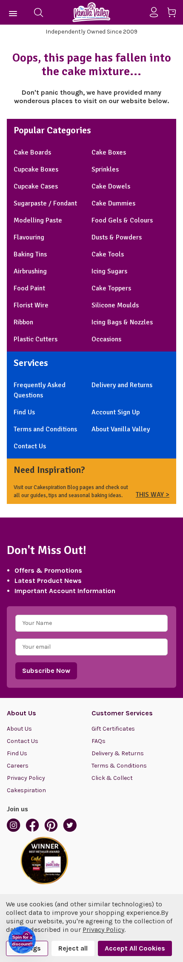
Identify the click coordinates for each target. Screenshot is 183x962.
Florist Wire (31, 305)
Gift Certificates (113, 728)
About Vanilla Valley (121, 429)
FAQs (99, 741)
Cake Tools (108, 254)
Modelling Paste (38, 220)
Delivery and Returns (122, 385)
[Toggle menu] (13, 12)
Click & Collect (112, 778)
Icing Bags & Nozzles (122, 322)
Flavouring (29, 237)
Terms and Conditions (45, 429)
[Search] (38, 12)
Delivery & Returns (118, 753)
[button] (22, 940)
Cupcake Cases (36, 186)
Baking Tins (30, 254)
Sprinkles (105, 169)
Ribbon (23, 322)
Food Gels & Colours (122, 220)
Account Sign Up (116, 412)
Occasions (106, 339)
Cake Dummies (113, 203)
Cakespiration (26, 790)
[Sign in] (157, 12)
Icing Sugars (109, 271)
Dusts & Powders (117, 237)
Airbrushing (30, 271)
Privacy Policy (26, 778)
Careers (18, 765)
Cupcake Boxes (36, 169)
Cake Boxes (109, 152)
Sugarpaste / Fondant (45, 203)
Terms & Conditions (119, 765)
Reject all (73, 948)
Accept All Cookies (135, 948)
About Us (19, 728)
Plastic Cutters (35, 339)
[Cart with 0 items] (174, 14)
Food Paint (29, 288)
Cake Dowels (111, 186)
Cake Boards (32, 152)
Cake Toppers (111, 288)
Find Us (24, 412)
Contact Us (30, 446)
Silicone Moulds (115, 305)
